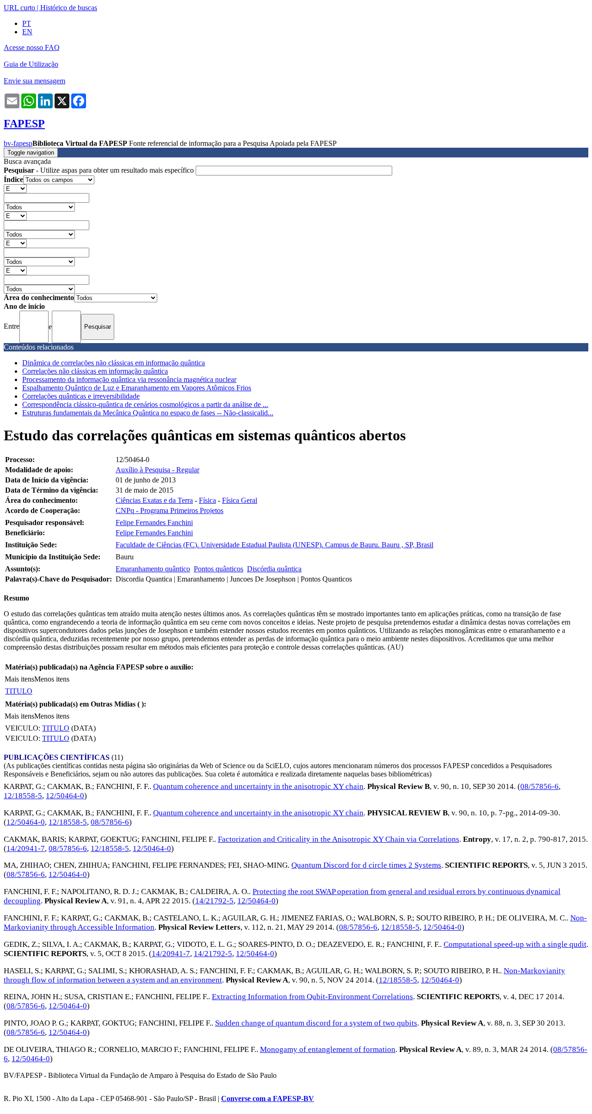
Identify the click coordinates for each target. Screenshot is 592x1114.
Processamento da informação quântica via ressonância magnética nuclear (129, 379)
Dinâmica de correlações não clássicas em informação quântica (113, 363)
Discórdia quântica (274, 569)
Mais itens (19, 679)
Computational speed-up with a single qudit (515, 944)
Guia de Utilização (31, 64)
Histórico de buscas (68, 8)
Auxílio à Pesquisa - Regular (157, 470)
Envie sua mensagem (34, 81)
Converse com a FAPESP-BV (267, 1098)
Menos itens (51, 679)
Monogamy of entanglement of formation (327, 1049)
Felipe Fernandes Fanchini (154, 522)
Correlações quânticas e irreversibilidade (81, 396)
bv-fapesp (18, 143)
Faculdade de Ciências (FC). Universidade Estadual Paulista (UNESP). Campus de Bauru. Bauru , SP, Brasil (274, 545)
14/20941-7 (25, 848)
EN (27, 32)
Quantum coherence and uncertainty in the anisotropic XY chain (258, 786)
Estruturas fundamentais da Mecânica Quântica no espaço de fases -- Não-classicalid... (147, 413)
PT (26, 23)
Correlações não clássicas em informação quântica (95, 371)
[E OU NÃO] (15, 188)
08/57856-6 (539, 786)
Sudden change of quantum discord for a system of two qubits (316, 1023)
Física (207, 500)
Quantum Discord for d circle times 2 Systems (366, 865)
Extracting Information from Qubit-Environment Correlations (312, 996)
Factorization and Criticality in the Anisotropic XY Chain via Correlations (338, 839)
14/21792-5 (214, 900)
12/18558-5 (23, 795)
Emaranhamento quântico (153, 569)
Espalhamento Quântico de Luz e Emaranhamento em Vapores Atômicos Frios (136, 388)
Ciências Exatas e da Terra (154, 500)
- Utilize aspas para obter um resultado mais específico (100, 170)
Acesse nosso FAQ (32, 47)
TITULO (18, 691)
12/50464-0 (65, 795)
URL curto (19, 8)
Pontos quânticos (218, 569)
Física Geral (239, 500)
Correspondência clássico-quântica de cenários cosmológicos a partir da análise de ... (145, 404)
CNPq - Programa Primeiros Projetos (169, 510)
